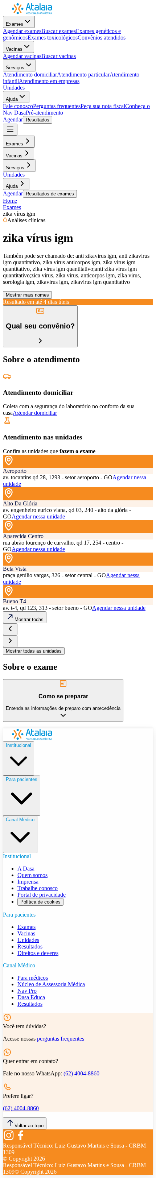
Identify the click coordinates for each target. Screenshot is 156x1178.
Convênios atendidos (102, 37)
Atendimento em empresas (49, 81)
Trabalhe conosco (37, 888)
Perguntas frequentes (57, 106)
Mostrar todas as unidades (34, 651)
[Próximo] (10, 641)
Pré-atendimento (44, 112)
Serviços (15, 67)
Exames (14, 24)
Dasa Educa (31, 997)
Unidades (14, 87)
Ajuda (12, 99)
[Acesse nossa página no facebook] (20, 1139)
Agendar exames (22, 31)
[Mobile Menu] (10, 130)
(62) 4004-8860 (81, 1073)
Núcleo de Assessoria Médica (51, 984)
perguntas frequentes (60, 1039)
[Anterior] (10, 629)
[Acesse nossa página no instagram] (9, 1139)
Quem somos (32, 875)
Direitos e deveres (37, 953)
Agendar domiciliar (35, 413)
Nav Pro (27, 991)
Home (10, 201)
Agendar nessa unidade (38, 516)
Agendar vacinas (22, 56)
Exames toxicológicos (53, 37)
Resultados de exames (50, 194)
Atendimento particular (83, 74)
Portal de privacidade (41, 895)
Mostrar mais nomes (27, 295)
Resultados (37, 120)
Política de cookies (40, 902)
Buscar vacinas (58, 56)
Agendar (13, 119)
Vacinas (14, 49)
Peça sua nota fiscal (103, 106)
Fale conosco (18, 106)
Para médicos (32, 978)
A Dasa (25, 868)
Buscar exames (58, 31)
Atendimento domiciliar (30, 74)
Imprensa (27, 882)
